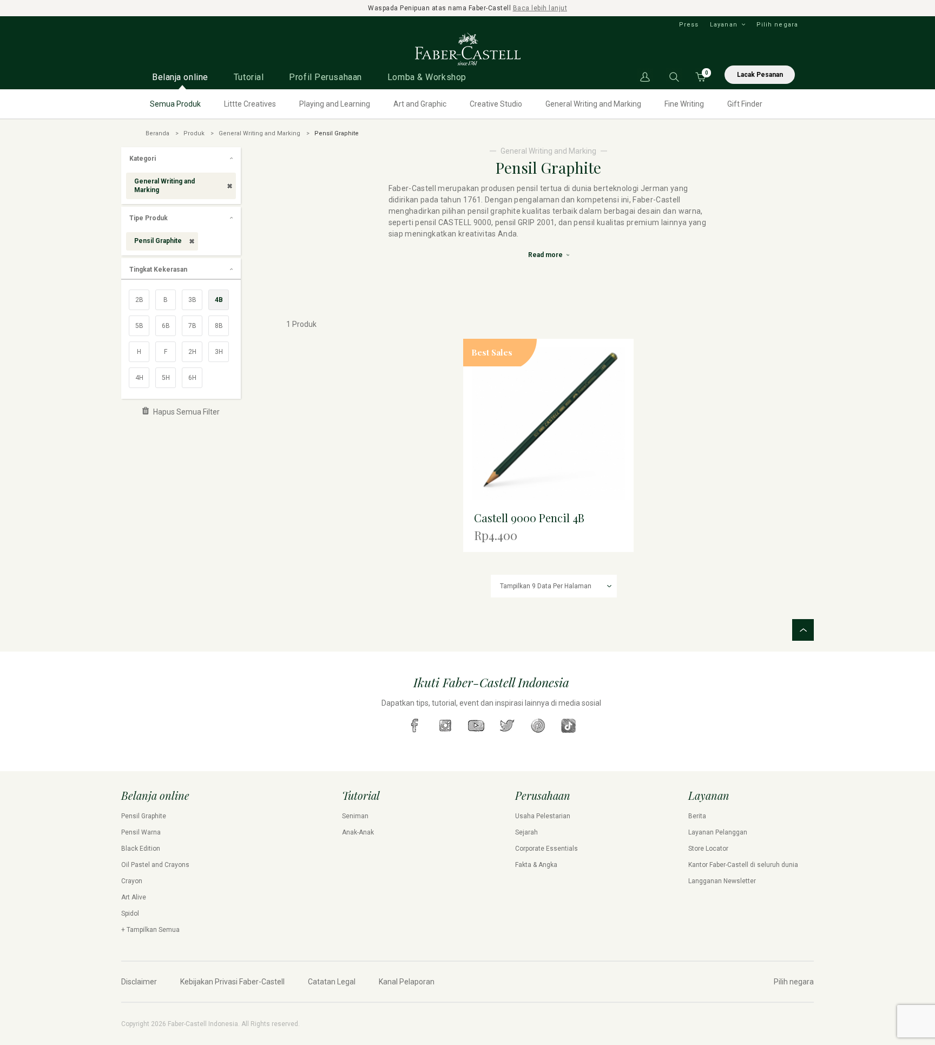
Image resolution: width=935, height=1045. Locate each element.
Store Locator (708, 848)
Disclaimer (139, 981)
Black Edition (140, 848)
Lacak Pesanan (760, 74)
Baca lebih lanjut (540, 8)
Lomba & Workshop (426, 77)
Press (689, 24)
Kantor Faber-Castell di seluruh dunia (743, 865)
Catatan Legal (331, 981)
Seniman (355, 816)
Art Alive (133, 897)
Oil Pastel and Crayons (155, 865)
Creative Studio (496, 104)
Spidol (130, 913)
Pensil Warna (141, 832)
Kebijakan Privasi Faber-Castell (232, 981)
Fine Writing (684, 104)
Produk (194, 133)
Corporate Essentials (546, 848)
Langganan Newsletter (722, 881)
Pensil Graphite (143, 816)
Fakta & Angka (536, 865)
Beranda (157, 133)
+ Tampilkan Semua (150, 929)
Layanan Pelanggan (717, 832)
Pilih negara (777, 24)
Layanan (724, 24)
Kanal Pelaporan (406, 981)
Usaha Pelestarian (542, 816)
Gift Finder (744, 104)
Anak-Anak (358, 832)
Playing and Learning (334, 104)
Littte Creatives (250, 104)
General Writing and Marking (593, 104)
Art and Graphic (419, 104)
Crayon (131, 881)
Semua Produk (175, 104)
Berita (697, 816)
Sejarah (526, 832)
